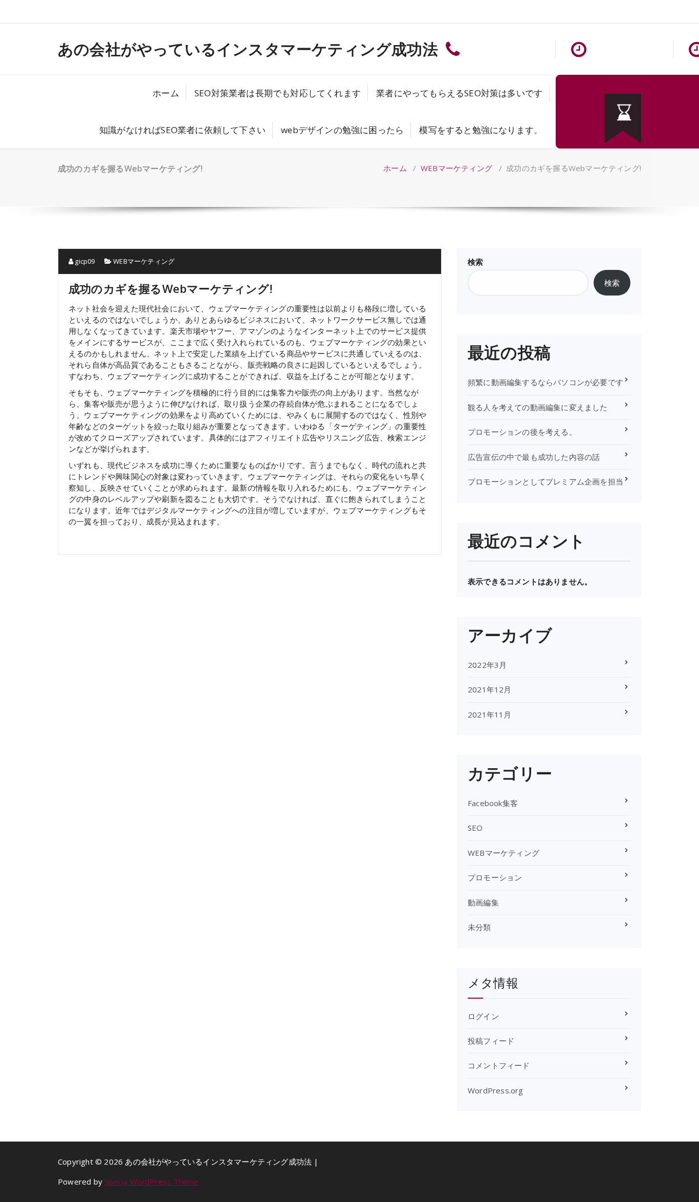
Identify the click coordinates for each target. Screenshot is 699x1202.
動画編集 (483, 902)
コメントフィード (499, 1065)
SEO (475, 828)
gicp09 (84, 261)
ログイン (483, 1016)
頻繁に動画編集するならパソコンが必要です (545, 382)
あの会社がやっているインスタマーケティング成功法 (248, 49)
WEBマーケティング (456, 168)
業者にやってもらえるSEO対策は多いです (459, 93)
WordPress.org (495, 1090)
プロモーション (495, 877)
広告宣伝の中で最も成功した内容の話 (534, 457)
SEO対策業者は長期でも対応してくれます (277, 93)
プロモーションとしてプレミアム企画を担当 (545, 481)
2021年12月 (490, 689)
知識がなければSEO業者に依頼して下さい (182, 130)
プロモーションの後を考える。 (522, 432)
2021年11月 (490, 714)
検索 (475, 262)
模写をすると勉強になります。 (480, 130)
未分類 (479, 927)
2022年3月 (487, 665)
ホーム (165, 93)
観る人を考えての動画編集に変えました (538, 407)
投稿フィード (491, 1041)
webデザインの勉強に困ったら (342, 130)
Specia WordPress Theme (151, 1181)
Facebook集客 (493, 803)
